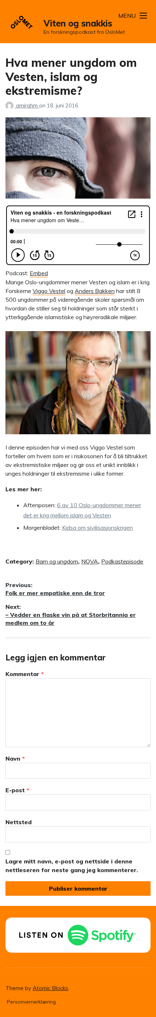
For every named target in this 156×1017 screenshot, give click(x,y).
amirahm (27, 105)
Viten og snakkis (78, 23)
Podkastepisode (122, 561)
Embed (39, 273)
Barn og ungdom (57, 561)
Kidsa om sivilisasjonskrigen (97, 527)
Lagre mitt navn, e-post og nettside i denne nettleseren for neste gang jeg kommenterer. (71, 866)
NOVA (89, 561)
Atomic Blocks (50, 988)
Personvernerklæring (31, 1001)
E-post (17, 790)
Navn (15, 758)
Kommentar (24, 674)
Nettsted (18, 822)
